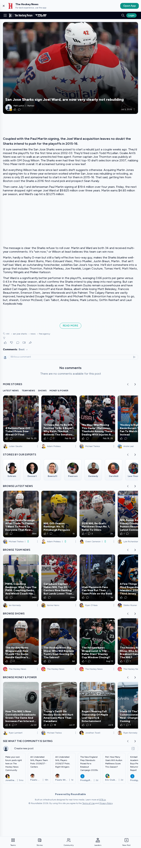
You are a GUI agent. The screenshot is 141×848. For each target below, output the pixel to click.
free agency (43, 333)
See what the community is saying (28, 741)
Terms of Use (88, 803)
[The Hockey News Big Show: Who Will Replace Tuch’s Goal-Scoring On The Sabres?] (59, 641)
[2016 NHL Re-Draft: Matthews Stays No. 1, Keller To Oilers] (97, 514)
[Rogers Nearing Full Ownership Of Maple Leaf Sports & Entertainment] (97, 705)
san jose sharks (19, 333)
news (31, 333)
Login (131, 15)
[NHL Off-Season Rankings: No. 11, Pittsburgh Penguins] (59, 514)
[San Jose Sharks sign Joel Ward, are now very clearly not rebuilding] (70, 68)
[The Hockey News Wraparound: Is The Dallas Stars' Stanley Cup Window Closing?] (97, 641)
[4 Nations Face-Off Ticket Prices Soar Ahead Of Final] (21, 419)
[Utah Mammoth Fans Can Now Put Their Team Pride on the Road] (97, 578)
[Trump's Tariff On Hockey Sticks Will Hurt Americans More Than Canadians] (59, 705)
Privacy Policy (106, 803)
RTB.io (102, 799)
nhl (7, 333)
